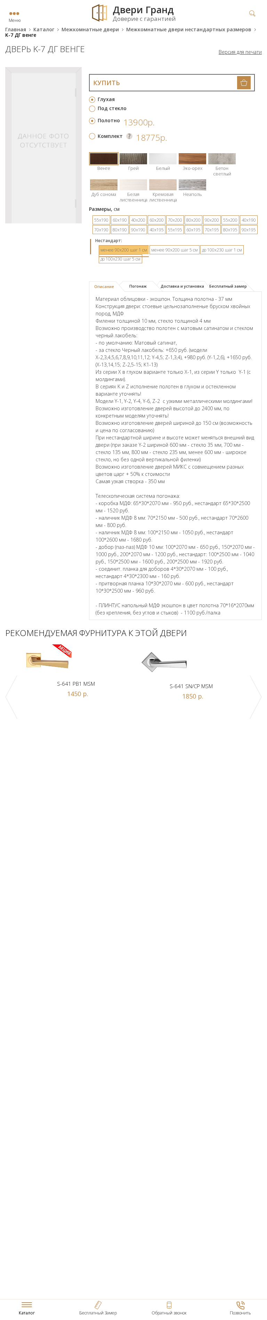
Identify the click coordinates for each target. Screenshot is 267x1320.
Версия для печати (240, 52)
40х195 (156, 230)
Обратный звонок (169, 1313)
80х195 (230, 230)
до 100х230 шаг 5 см (120, 259)
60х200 (156, 220)
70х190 (101, 230)
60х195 (193, 230)
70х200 (175, 220)
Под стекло (112, 108)
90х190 (138, 230)
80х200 (193, 220)
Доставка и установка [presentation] (182, 286)
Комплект (110, 136)
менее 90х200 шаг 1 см (123, 250)
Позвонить (240, 1313)
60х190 (120, 220)
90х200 (212, 220)
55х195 (175, 230)
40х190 (249, 220)
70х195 (212, 230)
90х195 (249, 230)
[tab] (107, 286)
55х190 (101, 220)
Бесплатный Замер (98, 1313)
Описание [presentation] (104, 286)
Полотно (109, 120)
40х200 (138, 220)
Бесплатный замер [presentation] (228, 286)
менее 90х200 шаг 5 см (174, 250)
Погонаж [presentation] (138, 286)
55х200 (230, 220)
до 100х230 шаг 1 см (222, 250)
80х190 (120, 230)
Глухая (106, 99)
